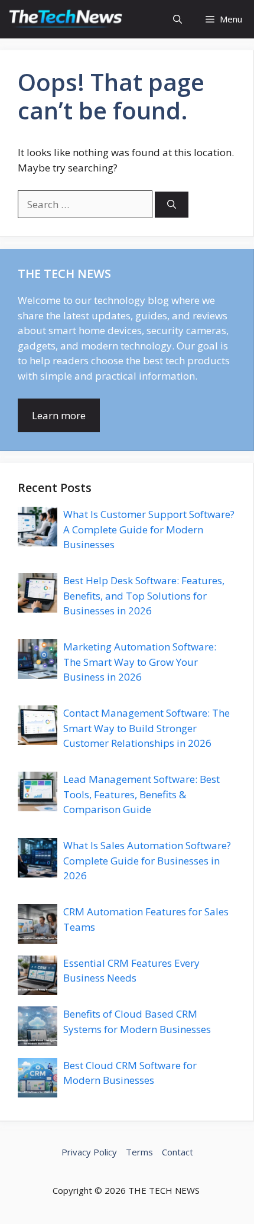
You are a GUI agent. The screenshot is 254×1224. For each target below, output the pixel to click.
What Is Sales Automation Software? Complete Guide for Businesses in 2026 (147, 860)
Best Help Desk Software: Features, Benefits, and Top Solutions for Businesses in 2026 (143, 595)
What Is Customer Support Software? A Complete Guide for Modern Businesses (149, 529)
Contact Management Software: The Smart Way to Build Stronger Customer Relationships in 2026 (146, 728)
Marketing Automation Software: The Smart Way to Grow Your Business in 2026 (139, 662)
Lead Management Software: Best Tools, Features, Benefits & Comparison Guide (141, 794)
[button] (177, 19)
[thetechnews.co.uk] (66, 19)
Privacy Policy (89, 1152)
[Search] (171, 205)
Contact (177, 1152)
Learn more (59, 415)
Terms (139, 1152)
